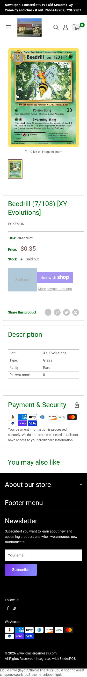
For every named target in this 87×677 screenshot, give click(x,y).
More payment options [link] (55, 289)
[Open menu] (9, 27)
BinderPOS (67, 659)
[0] (76, 27)
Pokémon (16, 224)
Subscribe (20, 569)
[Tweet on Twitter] (66, 312)
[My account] (65, 27)
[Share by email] (75, 312)
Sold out (22, 279)
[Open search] (56, 27)
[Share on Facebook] (48, 312)
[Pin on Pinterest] (57, 312)
